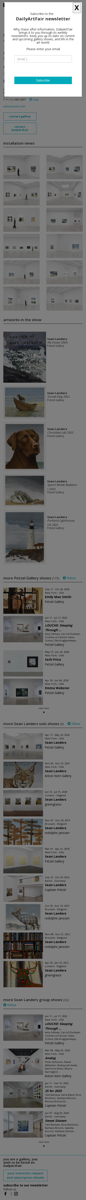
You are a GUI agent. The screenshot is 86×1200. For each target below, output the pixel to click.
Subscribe (43, 80)
